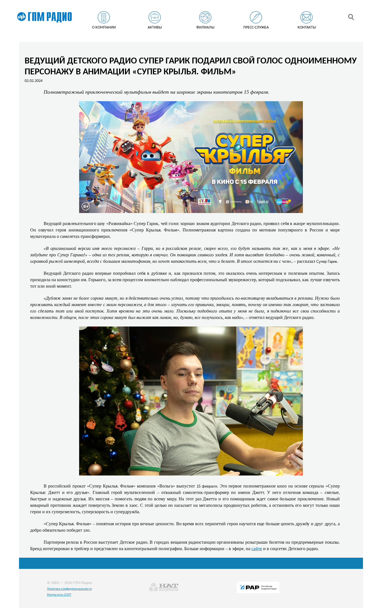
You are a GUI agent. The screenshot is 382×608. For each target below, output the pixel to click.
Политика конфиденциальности (69, 589)
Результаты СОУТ (59, 595)
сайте (256, 549)
